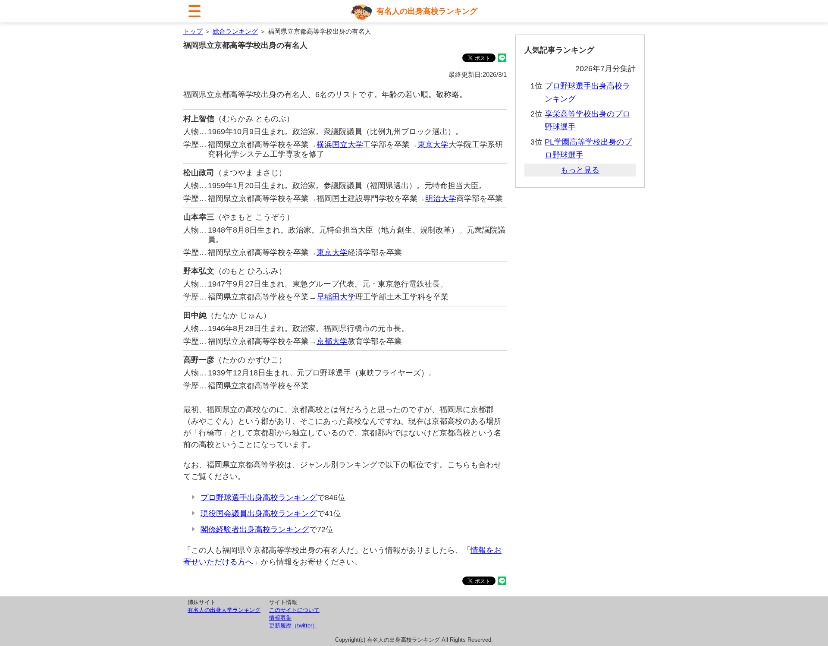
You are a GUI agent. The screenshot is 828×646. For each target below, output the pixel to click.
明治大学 (440, 198)
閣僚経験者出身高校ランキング (255, 529)
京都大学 (332, 341)
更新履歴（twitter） (293, 625)
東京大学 (432, 144)
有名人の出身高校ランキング (426, 11)
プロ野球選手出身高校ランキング (259, 497)
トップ (193, 31)
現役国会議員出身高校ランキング (259, 513)
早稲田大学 (336, 297)
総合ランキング (235, 31)
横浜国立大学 (340, 144)
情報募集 (280, 617)
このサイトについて (294, 610)
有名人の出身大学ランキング (224, 610)
